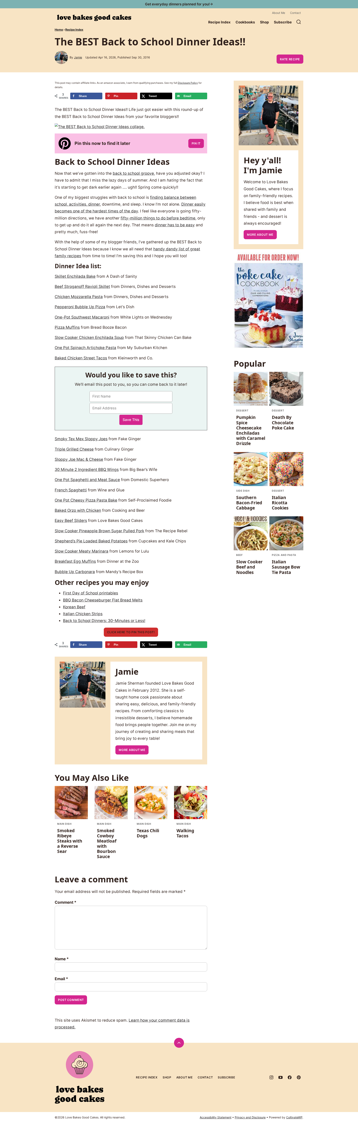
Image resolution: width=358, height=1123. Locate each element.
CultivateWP (294, 1117)
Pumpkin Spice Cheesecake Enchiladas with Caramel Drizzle (250, 430)
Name (62, 959)
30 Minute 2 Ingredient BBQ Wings (87, 469)
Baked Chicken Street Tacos (81, 358)
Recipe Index (219, 22)
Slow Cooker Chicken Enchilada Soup (89, 337)
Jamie (78, 57)
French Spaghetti (71, 490)
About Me (278, 13)
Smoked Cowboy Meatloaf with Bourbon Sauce (106, 844)
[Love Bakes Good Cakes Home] (94, 18)
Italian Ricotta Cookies (280, 503)
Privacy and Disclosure (250, 1117)
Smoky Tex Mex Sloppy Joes (81, 439)
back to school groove (133, 173)
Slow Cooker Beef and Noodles (249, 567)
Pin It (196, 143)
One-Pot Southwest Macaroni (82, 317)
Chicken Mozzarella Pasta (79, 296)
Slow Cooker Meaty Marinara (81, 551)
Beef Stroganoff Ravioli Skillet (82, 286)
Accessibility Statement (215, 1117)
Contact (295, 13)
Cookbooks (245, 22)
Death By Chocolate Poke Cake (283, 422)
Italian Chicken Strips (83, 613)
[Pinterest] (298, 1077)
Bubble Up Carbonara (75, 571)
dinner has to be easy (175, 225)
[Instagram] (271, 1077)
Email (61, 978)
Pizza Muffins (67, 327)
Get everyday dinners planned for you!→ (179, 4)
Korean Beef (74, 607)
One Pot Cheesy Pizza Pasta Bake (86, 500)
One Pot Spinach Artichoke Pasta (85, 347)
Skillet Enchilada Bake (75, 276)
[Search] (298, 22)
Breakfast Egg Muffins (75, 561)
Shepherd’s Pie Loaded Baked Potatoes (91, 541)
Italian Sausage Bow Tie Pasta (286, 567)
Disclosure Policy (188, 82)
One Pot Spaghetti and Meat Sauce (87, 479)
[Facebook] (289, 1077)
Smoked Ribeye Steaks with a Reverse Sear (69, 841)
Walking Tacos (185, 833)
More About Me (132, 750)
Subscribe (283, 22)
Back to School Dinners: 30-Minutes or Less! (104, 620)
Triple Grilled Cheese (74, 449)
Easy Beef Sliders (71, 520)
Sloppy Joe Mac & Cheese (79, 459)
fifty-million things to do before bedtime (158, 218)
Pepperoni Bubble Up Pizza (80, 306)
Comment (65, 902)
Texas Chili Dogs (148, 833)
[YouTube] (280, 1077)
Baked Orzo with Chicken (78, 510)
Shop (264, 22)
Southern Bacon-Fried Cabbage (249, 503)
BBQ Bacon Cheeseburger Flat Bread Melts (103, 600)
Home (59, 29)
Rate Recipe (290, 59)
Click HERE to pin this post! (131, 632)
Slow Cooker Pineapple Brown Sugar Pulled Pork (99, 531)
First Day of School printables (90, 593)
